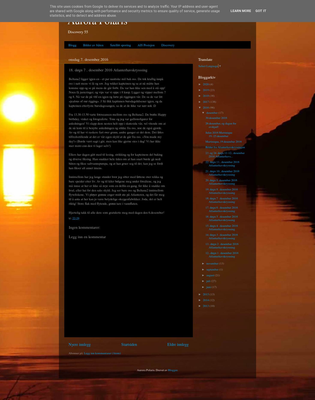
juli (208, 281)
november (212, 263)
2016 (206, 107)
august (210, 275)
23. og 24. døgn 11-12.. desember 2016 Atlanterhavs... (225, 154)
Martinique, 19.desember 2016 (224, 141)
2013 (206, 306)
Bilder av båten (93, 45)
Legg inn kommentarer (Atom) (102, 353)
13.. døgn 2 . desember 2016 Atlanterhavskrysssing (222, 245)
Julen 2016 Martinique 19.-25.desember (219, 134)
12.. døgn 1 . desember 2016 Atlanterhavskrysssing (222, 254)
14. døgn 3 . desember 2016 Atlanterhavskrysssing (222, 236)
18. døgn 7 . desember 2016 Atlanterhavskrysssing (222, 200)
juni (209, 287)
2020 (206, 84)
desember (212, 113)
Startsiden (129, 344)
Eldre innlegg (178, 344)
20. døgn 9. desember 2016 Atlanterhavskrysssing (221, 181)
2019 (206, 90)
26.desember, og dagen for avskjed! (221, 125)
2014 (206, 300)
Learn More (241, 11)
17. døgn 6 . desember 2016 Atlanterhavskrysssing (222, 209)
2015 (206, 294)
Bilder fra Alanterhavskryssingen (225, 147)
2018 (206, 96)
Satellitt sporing (120, 45)
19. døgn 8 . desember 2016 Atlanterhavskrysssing (222, 191)
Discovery (168, 45)
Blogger (172, 370)
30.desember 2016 (216, 118)
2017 (206, 102)
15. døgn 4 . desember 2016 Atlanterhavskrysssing (222, 227)
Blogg (72, 45)
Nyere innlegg (80, 344)
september (212, 269)
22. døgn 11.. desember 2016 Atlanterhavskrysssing (222, 163)
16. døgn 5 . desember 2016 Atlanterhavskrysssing (222, 218)
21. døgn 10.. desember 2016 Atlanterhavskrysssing (222, 172)
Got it (260, 11)
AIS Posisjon (146, 45)
